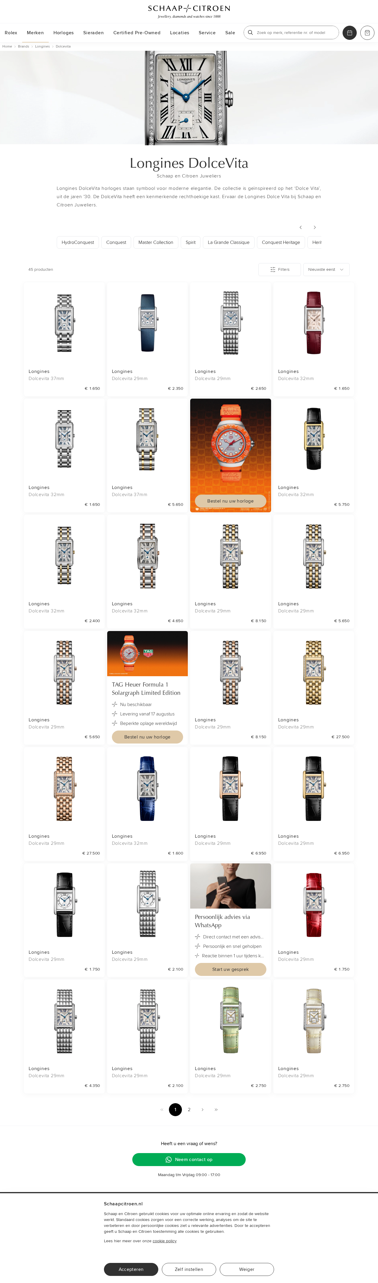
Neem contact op (194, 1160)
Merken (35, 33)
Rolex (11, 33)
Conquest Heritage (281, 242)
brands (23, 46)
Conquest (116, 242)
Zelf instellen (189, 1269)
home (7, 46)
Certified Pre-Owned (137, 33)
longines (42, 46)
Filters (283, 269)
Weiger (246, 1269)
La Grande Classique (229, 242)
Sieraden (93, 33)
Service (207, 33)
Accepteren (131, 1269)
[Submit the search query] (250, 32)
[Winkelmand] (367, 33)
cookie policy (165, 1240)
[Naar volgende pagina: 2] (202, 1109)
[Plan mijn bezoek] (350, 33)
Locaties (179, 33)
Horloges (63, 33)
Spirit (190, 242)
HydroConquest (78, 242)
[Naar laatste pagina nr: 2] (216, 1109)
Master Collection (156, 242)
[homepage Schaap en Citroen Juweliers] (189, 11)
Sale (230, 33)
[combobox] (326, 269)
